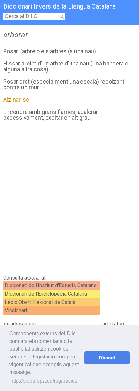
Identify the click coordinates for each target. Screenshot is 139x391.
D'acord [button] (107, 357)
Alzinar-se (16, 99)
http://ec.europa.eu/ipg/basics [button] (43, 381)
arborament (23, 324)
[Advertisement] (69, 199)
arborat (110, 324)
